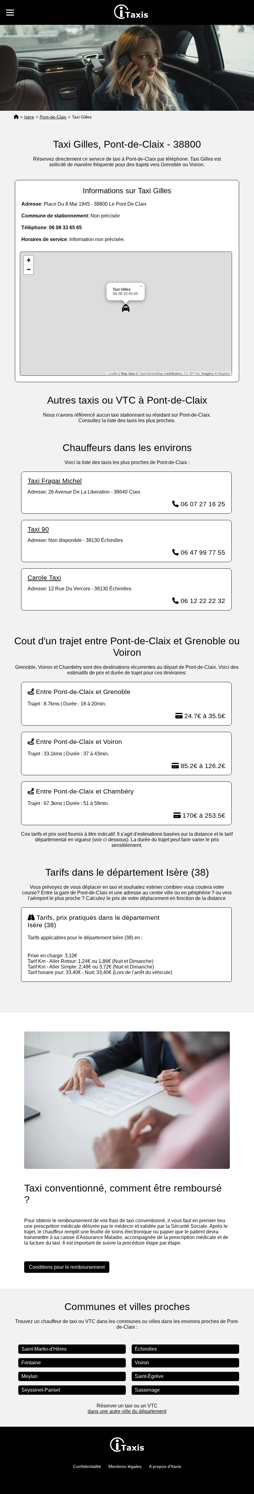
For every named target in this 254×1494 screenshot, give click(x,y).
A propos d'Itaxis (165, 1466)
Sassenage (147, 1390)
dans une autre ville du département (127, 1411)
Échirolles (146, 1349)
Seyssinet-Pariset (40, 1390)
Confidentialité (87, 1466)
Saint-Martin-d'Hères (44, 1349)
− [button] (29, 269)
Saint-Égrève (149, 1376)
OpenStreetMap (151, 373)
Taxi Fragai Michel (55, 480)
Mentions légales (125, 1466)
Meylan (29, 1376)
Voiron (142, 1362)
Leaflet (113, 373)
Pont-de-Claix (53, 116)
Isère (29, 116)
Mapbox (224, 373)
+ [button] (29, 260)
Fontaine (31, 1362)
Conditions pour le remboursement (67, 1267)
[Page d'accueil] (16, 117)
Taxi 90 (38, 529)
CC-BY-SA (191, 373)
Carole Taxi (44, 577)
